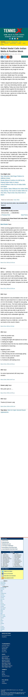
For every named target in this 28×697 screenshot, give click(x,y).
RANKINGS (8, 36)
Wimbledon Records (6, 544)
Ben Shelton (5, 566)
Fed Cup (2, 603)
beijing (1, 590)
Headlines (4, 636)
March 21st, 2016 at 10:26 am (8, 288)
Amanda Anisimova (18, 566)
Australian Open (3, 587)
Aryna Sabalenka (17, 554)
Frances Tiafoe (15, 41)
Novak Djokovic (6, 559)
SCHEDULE (19, 36)
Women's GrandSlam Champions (6, 661)
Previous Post (6, 215)
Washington (2, 627)
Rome (1, 622)
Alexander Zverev (6, 557)
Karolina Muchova (18, 561)
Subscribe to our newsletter (10, 575)
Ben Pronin (4, 224)
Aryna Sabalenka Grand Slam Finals (9, 549)
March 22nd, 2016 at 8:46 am (8, 364)
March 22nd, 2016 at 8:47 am (8, 379)
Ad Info (3, 674)
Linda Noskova (17, 562)
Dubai (1, 601)
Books (1, 591)
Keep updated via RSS (9, 577)
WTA (1, 630)
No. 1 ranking (2, 616)
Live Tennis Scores (6, 635)
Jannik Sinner (5, 554)
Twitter (3, 681)
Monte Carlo (2, 614)
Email (3, 673)
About (3, 671)
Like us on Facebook (8, 573)
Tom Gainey (2, 584)
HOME (5, 34)
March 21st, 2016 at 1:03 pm (7, 326)
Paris (1, 619)
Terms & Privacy (5, 676)
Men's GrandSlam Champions (6, 658)
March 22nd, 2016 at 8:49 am (8, 393)
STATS (14, 36)
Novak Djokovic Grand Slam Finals (9, 547)
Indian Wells (16, 199)
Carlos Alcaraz (6, 556)
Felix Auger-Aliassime (7, 558)
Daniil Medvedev (6, 561)
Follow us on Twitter (8, 571)
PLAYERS (16, 34)
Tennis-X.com (15, 690)
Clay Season (2, 596)
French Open (2, 604)
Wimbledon (2, 629)
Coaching (2, 597)
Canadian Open (3, 593)
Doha (1, 600)
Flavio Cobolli (5, 565)
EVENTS (21, 34)
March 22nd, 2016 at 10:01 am (8, 406)
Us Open (19, 43)
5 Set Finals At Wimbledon (7, 545)
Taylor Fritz (5, 563)
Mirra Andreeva (17, 559)
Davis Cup (2, 599)
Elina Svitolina (17, 565)
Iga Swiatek (16, 563)
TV (0, 624)
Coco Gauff (16, 558)
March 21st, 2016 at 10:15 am (8, 262)
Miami (1, 613)
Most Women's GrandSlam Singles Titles (7, 666)
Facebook (4, 683)
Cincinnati (8, 41)
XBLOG (10, 34)
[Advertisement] (14, 14)
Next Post (24, 215)
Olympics (2, 617)
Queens (1, 620)
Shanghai (2, 623)
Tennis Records (5, 542)
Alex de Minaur (6, 562)
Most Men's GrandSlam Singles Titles (6, 663)
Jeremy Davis (3, 583)
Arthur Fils (6, 43)
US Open (2, 626)
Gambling (2, 606)
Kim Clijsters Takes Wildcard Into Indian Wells (14, 188)
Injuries (1, 610)
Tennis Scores (5, 540)
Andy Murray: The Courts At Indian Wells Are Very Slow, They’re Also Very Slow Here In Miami (14, 193)
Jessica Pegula (13, 43)
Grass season (3, 607)
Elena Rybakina (17, 556)
